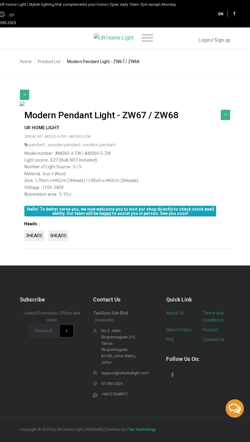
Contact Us (213, 339)
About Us (175, 313)
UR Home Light (41, 127)
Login (204, 40)
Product (210, 329)
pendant (37, 144)
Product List (49, 61)
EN (220, 14)
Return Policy (178, 329)
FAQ (170, 339)
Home (25, 61)
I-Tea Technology (141, 429)
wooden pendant (64, 144)
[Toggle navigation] (147, 38)
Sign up (222, 40)
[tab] (127, 233)
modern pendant (99, 144)
